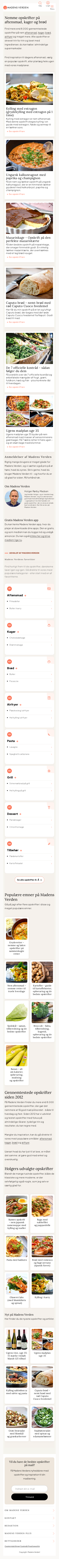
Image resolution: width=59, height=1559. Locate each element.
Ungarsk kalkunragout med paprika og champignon (26, 176)
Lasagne (13, 747)
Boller (12, 674)
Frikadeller (14, 601)
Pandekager (15, 820)
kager (41, 32)
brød (48, 32)
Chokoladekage (17, 637)
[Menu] (53, 6)
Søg (40, 6)
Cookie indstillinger (12, 1546)
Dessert (14, 813)
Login (48, 6)
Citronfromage (16, 827)
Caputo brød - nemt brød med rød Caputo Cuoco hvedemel (28, 304)
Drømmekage (16, 645)
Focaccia (13, 681)
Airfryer (14, 704)
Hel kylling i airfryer (18, 717)
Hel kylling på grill (17, 790)
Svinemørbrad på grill (19, 783)
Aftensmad (16, 595)
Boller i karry (15, 608)
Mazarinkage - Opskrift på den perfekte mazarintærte (28, 239)
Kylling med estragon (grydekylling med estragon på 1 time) (29, 112)
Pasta (12, 740)
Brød (12, 668)
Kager (13, 631)
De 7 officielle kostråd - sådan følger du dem (28, 369)
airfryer (8, 36)
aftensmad (31, 32)
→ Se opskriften (16, 131)
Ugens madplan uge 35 (22, 431)
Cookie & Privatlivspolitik (30, 1546)
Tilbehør (14, 850)
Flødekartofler (16, 856)
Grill (11, 777)
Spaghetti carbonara (19, 754)
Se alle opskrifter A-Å (29, 879)
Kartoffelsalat (16, 863)
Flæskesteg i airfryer (19, 710)
